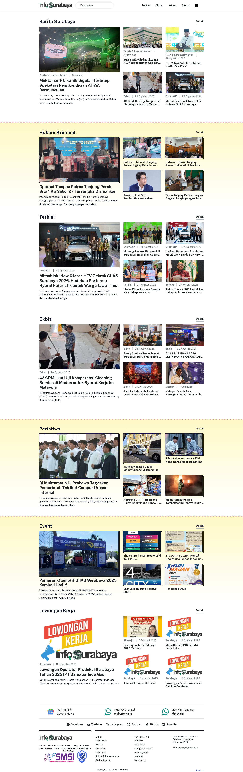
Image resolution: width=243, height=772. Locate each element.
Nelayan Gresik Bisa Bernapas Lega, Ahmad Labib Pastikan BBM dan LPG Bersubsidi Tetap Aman (184, 393)
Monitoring (140, 760)
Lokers (172, 5)
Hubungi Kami (141, 752)
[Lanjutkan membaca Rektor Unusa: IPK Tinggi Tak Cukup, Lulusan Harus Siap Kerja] (185, 270)
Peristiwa (100, 752)
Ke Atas (200, 770)
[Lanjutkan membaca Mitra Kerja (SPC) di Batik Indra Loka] (185, 626)
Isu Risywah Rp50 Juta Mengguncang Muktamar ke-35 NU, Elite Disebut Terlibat (142, 468)
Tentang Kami (141, 736)
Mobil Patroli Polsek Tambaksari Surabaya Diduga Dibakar (184, 501)
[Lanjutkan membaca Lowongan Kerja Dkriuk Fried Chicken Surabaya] (185, 664)
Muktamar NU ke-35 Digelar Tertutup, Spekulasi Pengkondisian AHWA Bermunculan (75, 85)
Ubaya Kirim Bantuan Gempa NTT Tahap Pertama (141, 291)
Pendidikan (101, 740)
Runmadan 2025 (176, 588)
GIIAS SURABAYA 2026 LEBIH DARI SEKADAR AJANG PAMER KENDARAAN (184, 355)
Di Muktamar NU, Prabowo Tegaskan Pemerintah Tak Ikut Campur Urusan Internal (73, 488)
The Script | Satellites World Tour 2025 (142, 557)
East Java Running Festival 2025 (140, 590)
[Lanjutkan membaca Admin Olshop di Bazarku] (142, 664)
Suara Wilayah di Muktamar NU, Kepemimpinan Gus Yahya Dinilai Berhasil (142, 61)
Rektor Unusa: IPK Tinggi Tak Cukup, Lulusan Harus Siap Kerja (184, 291)
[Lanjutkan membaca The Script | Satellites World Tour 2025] (142, 542)
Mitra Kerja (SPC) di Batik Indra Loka (182, 647)
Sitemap (138, 756)
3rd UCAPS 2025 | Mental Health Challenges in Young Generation (183, 557)
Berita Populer (103, 760)
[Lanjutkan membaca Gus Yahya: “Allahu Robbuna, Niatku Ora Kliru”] (185, 39)
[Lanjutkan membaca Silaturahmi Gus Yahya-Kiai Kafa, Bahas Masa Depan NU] (185, 445)
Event (185, 5)
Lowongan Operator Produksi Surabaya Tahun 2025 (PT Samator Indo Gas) (76, 672)
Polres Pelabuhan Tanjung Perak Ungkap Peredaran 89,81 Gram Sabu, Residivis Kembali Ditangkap (141, 164)
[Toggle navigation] (197, 5)
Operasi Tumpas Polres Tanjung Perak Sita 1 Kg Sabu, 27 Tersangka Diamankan (78, 189)
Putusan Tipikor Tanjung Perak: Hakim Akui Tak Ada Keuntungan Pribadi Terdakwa (183, 164)
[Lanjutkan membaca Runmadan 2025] (185, 575)
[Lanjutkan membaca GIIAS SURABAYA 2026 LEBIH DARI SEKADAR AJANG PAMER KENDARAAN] (185, 334)
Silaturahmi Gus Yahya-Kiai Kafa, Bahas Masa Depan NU (184, 460)
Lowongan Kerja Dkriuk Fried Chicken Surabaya (184, 685)
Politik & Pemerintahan (53, 75)
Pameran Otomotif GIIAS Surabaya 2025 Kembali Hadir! (78, 582)
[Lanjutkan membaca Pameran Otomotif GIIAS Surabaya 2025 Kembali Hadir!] (79, 554)
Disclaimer (139, 744)
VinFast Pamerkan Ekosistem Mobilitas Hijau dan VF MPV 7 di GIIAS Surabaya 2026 (184, 253)
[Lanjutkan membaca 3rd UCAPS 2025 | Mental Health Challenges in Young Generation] (185, 542)
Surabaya (45, 664)
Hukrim (99, 744)
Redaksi (138, 740)
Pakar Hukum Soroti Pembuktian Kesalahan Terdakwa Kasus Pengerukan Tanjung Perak (142, 197)
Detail (200, 21)
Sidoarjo (128, 640)
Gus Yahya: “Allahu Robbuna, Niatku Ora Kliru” (184, 65)
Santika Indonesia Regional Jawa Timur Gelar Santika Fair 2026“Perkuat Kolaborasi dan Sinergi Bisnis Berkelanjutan (142, 393)
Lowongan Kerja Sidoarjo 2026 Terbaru (139, 647)
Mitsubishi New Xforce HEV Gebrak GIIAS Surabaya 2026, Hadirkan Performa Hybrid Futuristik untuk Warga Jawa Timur (183, 103)
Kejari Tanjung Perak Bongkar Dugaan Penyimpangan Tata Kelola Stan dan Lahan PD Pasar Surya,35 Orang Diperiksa (184, 197)
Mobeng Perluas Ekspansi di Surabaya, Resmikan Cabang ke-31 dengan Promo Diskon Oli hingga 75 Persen (141, 253)
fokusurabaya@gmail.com (185, 748)
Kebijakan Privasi (143, 748)
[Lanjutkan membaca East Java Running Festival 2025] (142, 575)
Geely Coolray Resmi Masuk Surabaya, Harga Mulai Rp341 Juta (142, 355)
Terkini (146, 5)
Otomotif (171, 96)
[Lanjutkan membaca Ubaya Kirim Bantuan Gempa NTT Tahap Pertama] (142, 270)
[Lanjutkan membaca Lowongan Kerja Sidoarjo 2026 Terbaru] (142, 626)
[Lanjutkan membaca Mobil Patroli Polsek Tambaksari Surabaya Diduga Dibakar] (185, 486)
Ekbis (159, 5)
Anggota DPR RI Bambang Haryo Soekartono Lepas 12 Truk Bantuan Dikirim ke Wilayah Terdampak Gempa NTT (141, 501)
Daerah (170, 386)
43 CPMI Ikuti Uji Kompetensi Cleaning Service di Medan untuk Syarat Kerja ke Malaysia (142, 103)
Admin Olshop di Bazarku (139, 683)
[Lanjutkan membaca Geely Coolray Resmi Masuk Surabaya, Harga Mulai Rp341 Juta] (142, 334)
